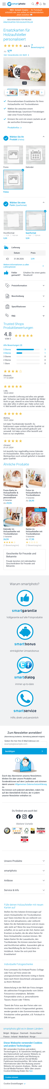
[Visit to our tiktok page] (30, 816)
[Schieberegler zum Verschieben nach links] (7, 92)
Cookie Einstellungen (13, 1083)
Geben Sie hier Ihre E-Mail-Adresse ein (21, 741)
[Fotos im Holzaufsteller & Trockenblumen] (36, 478)
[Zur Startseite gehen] (16, 4)
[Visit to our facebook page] (18, 816)
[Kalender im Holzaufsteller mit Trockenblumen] (13, 517)
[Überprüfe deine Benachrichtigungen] (40, 4)
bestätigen (10, 751)
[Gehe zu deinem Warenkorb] (44, 4)
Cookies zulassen (11, 1077)
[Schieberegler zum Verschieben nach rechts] (41, 92)
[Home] (3, 20)
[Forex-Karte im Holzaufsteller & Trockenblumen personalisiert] (13, 478)
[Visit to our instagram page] (24, 816)
